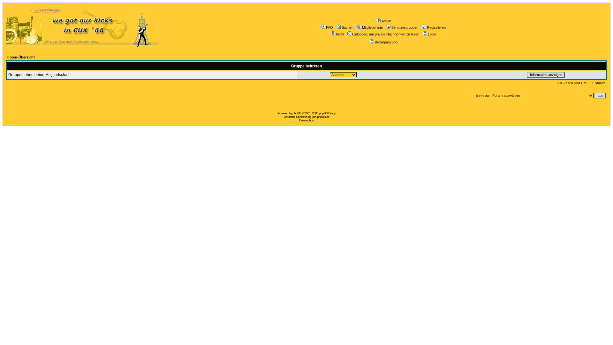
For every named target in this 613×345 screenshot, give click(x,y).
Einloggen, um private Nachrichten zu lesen (385, 34)
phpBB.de (323, 117)
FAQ (329, 27)
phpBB (296, 113)
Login (432, 34)
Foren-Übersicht (21, 57)
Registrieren (436, 27)
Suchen (347, 27)
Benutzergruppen (404, 27)
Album (386, 21)
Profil (340, 34)
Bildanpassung (386, 42)
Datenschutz (306, 120)
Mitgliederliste (372, 27)
